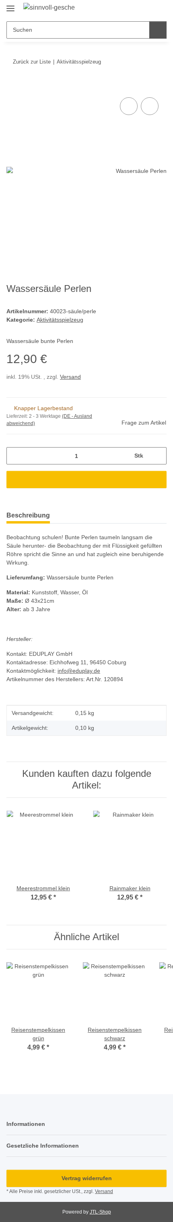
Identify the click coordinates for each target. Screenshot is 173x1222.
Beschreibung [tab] (28, 515)
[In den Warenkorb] (12, 86)
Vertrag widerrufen (87, 1178)
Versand (70, 377)
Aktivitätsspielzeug (60, 319)
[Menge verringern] (15, 456)
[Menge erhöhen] (157, 456)
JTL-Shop (100, 1212)
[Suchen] (158, 30)
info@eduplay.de (79, 670)
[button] (135, 9)
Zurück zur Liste (32, 62)
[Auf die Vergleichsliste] (129, 106)
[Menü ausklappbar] (10, 5)
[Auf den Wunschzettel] (150, 106)
